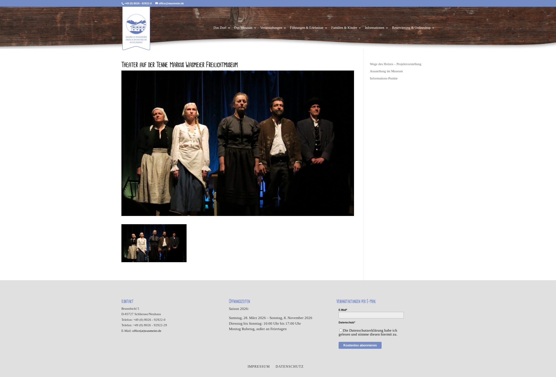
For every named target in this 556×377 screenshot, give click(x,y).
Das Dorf (219, 28)
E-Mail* (343, 309)
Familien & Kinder (344, 28)
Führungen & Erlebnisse (306, 28)
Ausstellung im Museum (386, 71)
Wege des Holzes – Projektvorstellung (395, 64)
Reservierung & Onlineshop (411, 28)
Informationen (374, 28)
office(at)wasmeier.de (146, 331)
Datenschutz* (347, 322)
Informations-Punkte (384, 78)
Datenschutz (290, 366)
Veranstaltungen (271, 28)
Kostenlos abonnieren (360, 345)
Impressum (259, 366)
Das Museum (243, 28)
